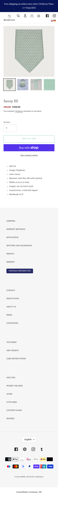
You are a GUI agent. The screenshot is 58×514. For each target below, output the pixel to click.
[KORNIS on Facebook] (45, 16)
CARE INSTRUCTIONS (16, 373)
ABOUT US (11, 321)
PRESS (9, 329)
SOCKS (9, 408)
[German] (54, 21)
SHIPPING (10, 235)
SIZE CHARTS (12, 365)
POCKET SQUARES (14, 400)
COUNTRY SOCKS (14, 424)
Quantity (7, 136)
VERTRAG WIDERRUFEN (20, 285)
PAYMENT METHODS (15, 243)
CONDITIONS (12, 337)
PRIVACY (10, 268)
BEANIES (10, 433)
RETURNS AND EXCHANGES (19, 260)
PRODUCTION (12, 313)
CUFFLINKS (11, 416)
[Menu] (38, 16)
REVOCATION (12, 251)
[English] (52, 21)
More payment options (29, 169)
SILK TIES (10, 392)
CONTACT (10, 304)
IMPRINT (10, 276)
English (28, 453)
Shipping (19, 125)
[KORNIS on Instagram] (52, 16)
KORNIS (22, 491)
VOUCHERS (11, 356)
